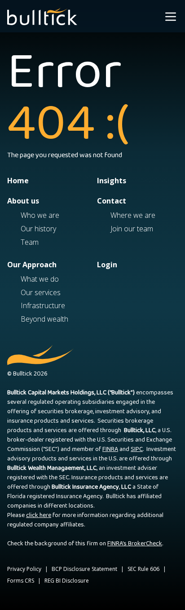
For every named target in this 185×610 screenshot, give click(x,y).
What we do (40, 279)
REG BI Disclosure (66, 580)
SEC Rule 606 (143, 569)
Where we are (132, 215)
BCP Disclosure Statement (84, 569)
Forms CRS (20, 580)
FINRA (110, 449)
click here (38, 515)
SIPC (137, 449)
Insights (111, 181)
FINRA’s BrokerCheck (134, 543)
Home (18, 181)
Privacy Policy (24, 569)
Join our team (131, 229)
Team (30, 242)
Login (107, 265)
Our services (41, 292)
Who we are (40, 215)
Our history (38, 229)
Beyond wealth (44, 319)
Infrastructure (43, 305)
